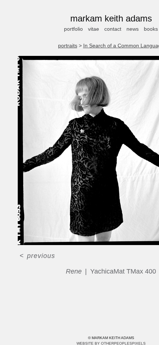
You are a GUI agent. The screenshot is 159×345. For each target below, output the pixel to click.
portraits (66, 45)
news (135, 29)
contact (114, 29)
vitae (94, 29)
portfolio (71, 29)
